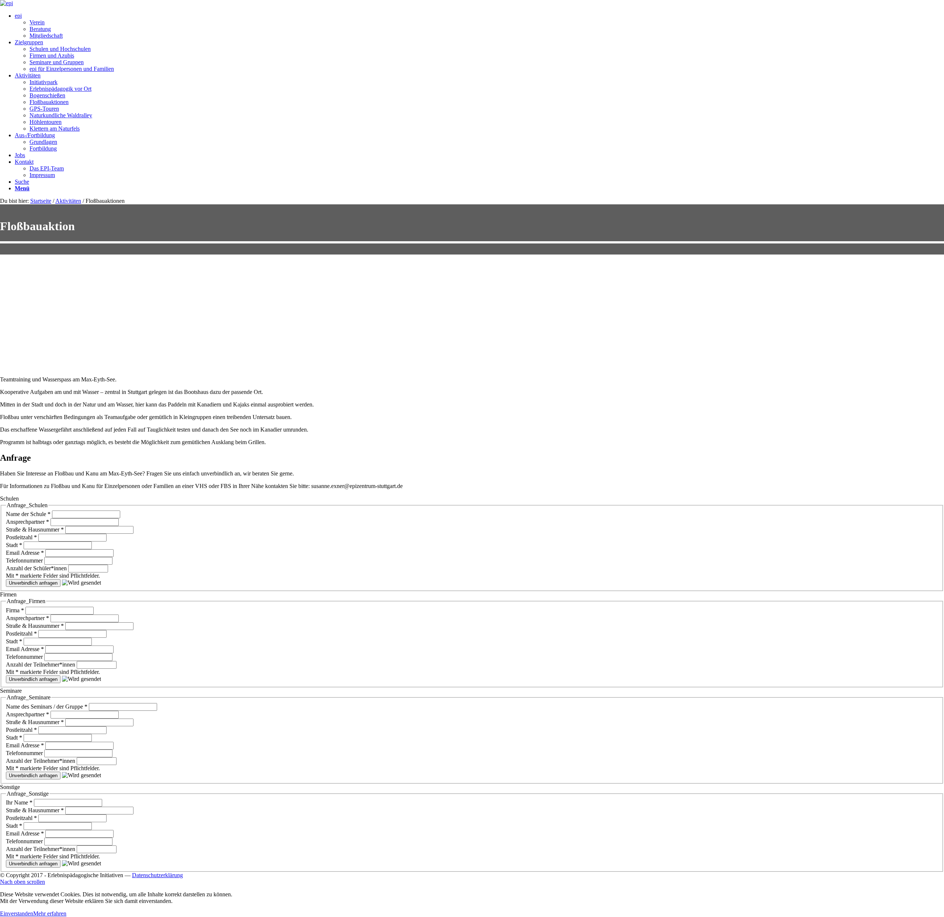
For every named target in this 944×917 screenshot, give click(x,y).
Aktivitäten (68, 201)
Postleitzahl (21, 537)
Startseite (40, 201)
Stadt (14, 545)
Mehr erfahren (49, 913)
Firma (15, 610)
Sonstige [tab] (10, 787)
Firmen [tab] (8, 594)
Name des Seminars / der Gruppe (46, 706)
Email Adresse (25, 553)
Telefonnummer (25, 560)
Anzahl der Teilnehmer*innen (41, 664)
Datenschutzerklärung (157, 875)
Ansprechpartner (27, 522)
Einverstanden (16, 913)
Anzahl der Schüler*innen (37, 568)
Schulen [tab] (9, 498)
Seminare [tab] (11, 691)
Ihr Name (19, 802)
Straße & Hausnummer (35, 529)
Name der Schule (28, 514)
